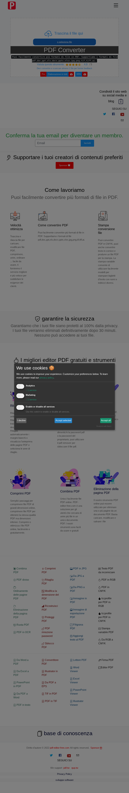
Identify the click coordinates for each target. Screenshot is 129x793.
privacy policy (46, 377)
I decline (21, 420)
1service (31, 390)
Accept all (106, 420)
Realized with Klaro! (103, 426)
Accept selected (63, 420)
